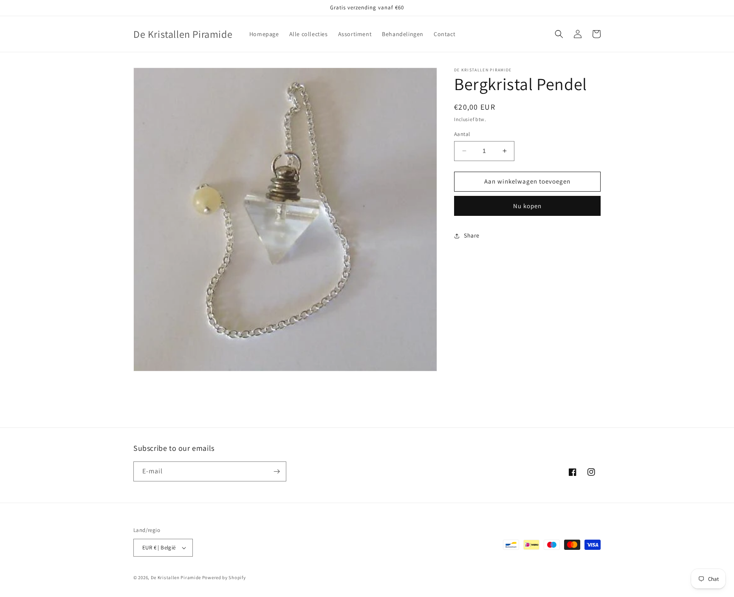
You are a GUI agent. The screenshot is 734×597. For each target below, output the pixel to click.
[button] (559, 34)
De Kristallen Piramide (176, 577)
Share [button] (472, 235)
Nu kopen (527, 206)
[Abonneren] (276, 471)
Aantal (462, 134)
